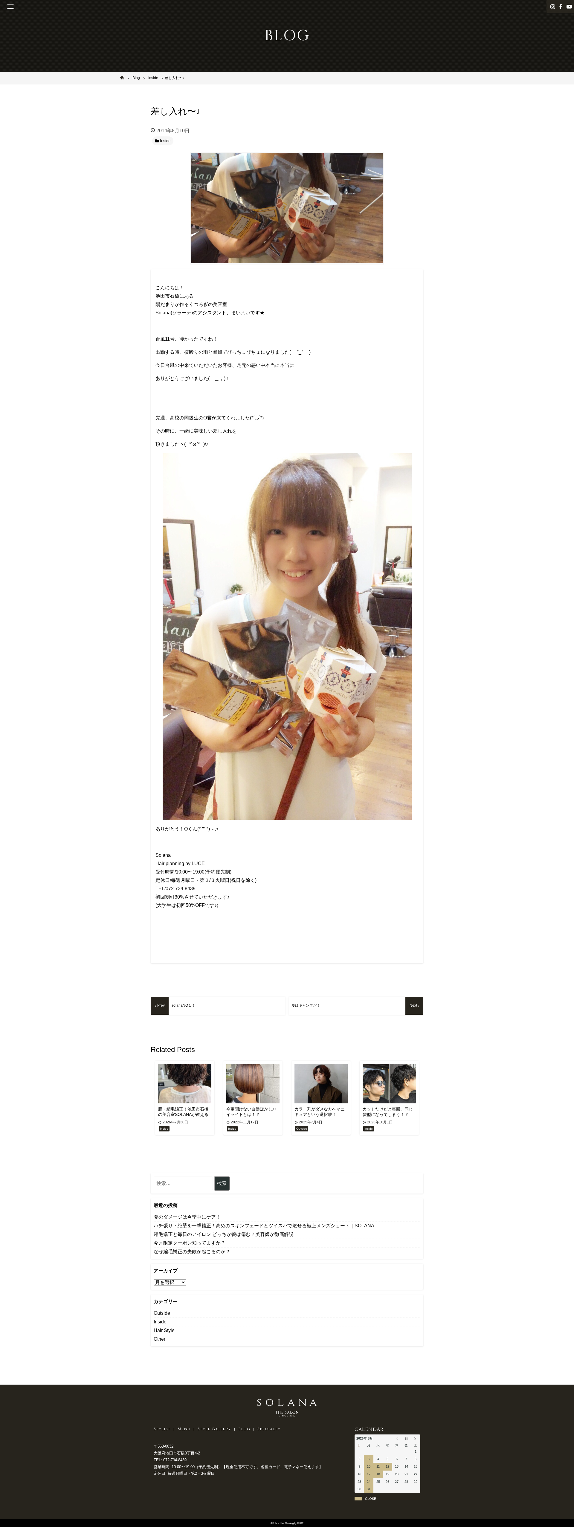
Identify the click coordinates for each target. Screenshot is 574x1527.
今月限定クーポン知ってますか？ (189, 1242)
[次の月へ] (415, 1438)
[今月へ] (406, 1438)
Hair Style (164, 1330)
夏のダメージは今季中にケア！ (187, 1217)
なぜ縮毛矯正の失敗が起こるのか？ (192, 1251)
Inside (160, 1321)
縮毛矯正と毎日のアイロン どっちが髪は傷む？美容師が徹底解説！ (226, 1234)
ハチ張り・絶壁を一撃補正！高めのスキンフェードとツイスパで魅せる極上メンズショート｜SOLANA (264, 1225)
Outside (162, 1313)
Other (159, 1339)
